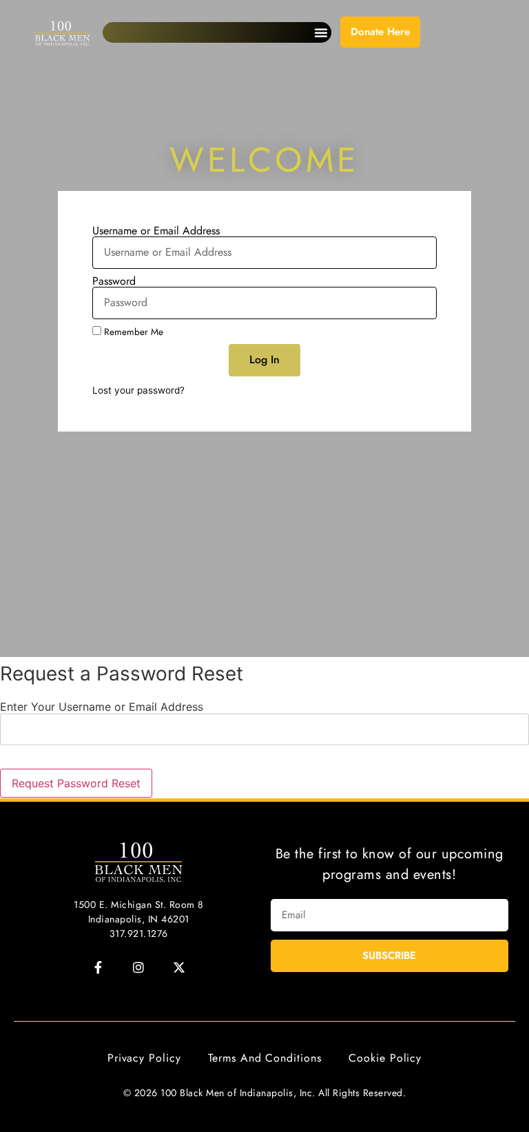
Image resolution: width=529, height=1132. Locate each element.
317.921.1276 (139, 933)
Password (114, 281)
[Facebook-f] (97, 967)
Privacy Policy (144, 1058)
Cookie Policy (385, 1058)
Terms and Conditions (264, 1058)
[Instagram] (138, 967)
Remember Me (132, 331)
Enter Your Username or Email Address (101, 706)
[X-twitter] (179, 967)
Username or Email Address (156, 230)
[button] (321, 32)
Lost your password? (138, 390)
